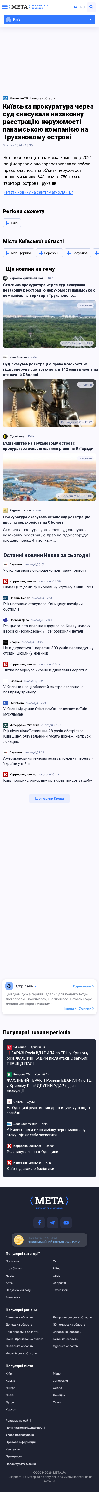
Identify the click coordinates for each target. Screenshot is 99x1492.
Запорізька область (67, 1331)
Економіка (13, 1297)
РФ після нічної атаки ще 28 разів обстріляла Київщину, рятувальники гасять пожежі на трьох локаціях (47, 736)
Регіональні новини (40, 7)
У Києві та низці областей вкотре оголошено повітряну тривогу (43, 689)
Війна (57, 1268)
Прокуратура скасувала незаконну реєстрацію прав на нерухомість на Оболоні (46, 520)
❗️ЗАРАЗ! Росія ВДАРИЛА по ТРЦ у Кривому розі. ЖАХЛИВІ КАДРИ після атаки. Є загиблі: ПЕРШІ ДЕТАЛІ (48, 1058)
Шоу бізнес (14, 1268)
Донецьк (59, 1395)
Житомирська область (69, 1324)
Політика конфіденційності (23, 1427)
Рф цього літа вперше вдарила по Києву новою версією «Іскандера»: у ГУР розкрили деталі (46, 629)
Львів (10, 1395)
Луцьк (10, 1402)
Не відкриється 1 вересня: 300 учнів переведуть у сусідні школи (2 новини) (48, 651)
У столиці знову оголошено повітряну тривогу (44, 570)
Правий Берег (20, 598)
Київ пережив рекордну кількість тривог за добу (47, 780)
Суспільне (17, 436)
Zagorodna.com (21, 510)
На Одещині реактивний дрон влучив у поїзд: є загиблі (49, 1110)
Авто (9, 1283)
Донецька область (19, 1324)
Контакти (13, 1449)
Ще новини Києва (49, 798)
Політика (12, 1261)
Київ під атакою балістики (30, 1168)
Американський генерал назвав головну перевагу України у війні (48, 761)
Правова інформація (21, 1442)
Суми (31, 1102)
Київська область (65, 1339)
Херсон (11, 1409)
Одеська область (65, 1346)
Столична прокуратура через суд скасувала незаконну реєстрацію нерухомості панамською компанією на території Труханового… (49, 290)
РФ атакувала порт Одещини (32, 1152)
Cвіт (56, 1261)
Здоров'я (59, 1283)
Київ (50, 278)
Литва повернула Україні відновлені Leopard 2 (45, 670)
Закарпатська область (22, 1331)
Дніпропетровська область (72, 1317)
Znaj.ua (15, 642)
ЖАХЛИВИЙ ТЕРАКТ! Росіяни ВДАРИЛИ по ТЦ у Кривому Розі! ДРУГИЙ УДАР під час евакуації (49, 1085)
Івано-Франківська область (25, 1339)
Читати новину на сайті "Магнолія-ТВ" (38, 192)
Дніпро (10, 1388)
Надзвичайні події (18, 1290)
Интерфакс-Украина (24, 725)
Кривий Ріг (38, 1047)
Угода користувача (20, 1435)
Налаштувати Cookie (21, 1464)
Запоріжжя (61, 1380)
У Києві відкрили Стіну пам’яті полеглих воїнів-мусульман (46, 712)
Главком (16, 564)
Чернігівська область (21, 1353)
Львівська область (19, 1346)
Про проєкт (14, 1456)
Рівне (57, 1373)
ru (82, 7)
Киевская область (43, 98)
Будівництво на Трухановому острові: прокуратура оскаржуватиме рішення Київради (48, 446)
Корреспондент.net (23, 581)
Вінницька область (19, 1317)
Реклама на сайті (18, 1420)
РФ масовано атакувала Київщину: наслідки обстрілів (43, 606)
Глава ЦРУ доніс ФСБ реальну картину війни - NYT (48, 587)
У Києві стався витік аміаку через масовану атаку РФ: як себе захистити (46, 1132)
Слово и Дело (19, 620)
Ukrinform (17, 703)
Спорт (57, 1275)
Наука (10, 1275)
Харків (10, 1380)
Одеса (50, 1146)
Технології (60, 1290)
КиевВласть (18, 357)
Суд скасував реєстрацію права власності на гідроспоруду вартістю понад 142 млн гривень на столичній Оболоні (50, 369)
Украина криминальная (26, 278)
